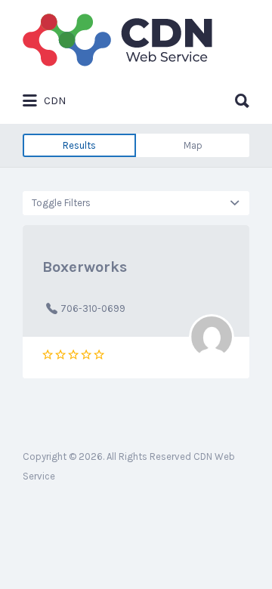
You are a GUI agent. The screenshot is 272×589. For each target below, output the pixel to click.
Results (79, 145)
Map (193, 145)
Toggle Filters (61, 202)
